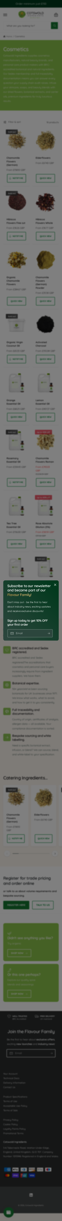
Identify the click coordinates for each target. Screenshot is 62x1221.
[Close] (55, 585)
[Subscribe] (48, 633)
